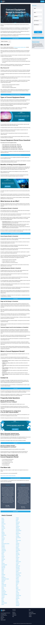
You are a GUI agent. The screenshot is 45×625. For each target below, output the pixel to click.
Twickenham (4, 549)
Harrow (3, 525)
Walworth (17, 527)
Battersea (3, 581)
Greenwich (17, 557)
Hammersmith (4, 550)
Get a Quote (15, 17)
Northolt (10, 475)
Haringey (17, 517)
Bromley (17, 547)
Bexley (17, 599)
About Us (13, 612)
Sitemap (30, 616)
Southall (7, 475)
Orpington (17, 596)
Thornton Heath (18, 540)
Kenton (3, 536)
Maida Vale (3, 567)
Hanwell (4, 475)
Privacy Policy (31, 612)
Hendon (3, 557)
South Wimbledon (4, 594)
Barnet (3, 598)
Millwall (17, 551)
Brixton (17, 520)
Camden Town (4, 584)
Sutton (17, 541)
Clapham (3, 597)
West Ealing (13, 475)
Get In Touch (15, 388)
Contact (42, 1)
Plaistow (17, 571)
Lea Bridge (17, 536)
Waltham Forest (18, 561)
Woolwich (17, 582)
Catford (17, 564)
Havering (17, 602)
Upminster (17, 605)
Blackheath (17, 567)
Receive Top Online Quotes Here (15, 233)
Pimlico (3, 587)
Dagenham (17, 598)
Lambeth (17, 519)
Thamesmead (18, 589)
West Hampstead (4, 564)
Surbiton (3, 588)
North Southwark (4, 602)
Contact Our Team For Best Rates (16, 94)
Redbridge (17, 581)
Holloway (3, 595)
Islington (3, 601)
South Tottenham (18, 530)
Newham (17, 578)
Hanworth (3, 563)
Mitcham (17, 524)
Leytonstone (18, 568)
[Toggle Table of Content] (9, 41)
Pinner (3, 542)
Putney (3, 573)
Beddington (18, 548)
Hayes (3, 530)
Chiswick (3, 539)
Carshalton (17, 543)
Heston (3, 529)
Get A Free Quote (15, 511)
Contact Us (14, 613)
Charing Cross (4, 591)
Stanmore (3, 556)
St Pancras (3, 590)
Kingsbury (3, 546)
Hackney (17, 534)
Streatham (17, 523)
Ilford (16, 585)
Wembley (3, 526)
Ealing (2, 475)
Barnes (3, 553)
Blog (13, 616)
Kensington (3, 566)
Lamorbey (17, 592)
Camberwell (18, 526)
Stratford (17, 560)
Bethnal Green (18, 533)
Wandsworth (3, 577)
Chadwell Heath (18, 595)
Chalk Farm (3, 580)
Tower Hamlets (18, 537)
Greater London (18, 575)
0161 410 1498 (3, 619)
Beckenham (18, 574)
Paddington (3, 574)
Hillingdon (3, 533)
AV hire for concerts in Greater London (20, 47)
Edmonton (17, 544)
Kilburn (3, 560)
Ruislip (3, 540)
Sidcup (17, 591)
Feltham (3, 554)
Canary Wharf (18, 550)
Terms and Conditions (32, 613)
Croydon (17, 558)
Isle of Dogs (18, 554)
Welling (17, 588)
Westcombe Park (18, 572)
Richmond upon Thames (5, 543)
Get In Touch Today (16, 38)
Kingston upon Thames (5, 578)
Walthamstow (18, 565)
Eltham (17, 584)
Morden (3, 604)
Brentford (3, 532)
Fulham (3, 570)
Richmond (3, 547)
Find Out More (15, 298)
